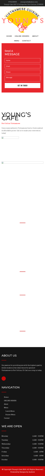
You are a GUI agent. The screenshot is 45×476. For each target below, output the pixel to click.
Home (9, 36)
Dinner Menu (10, 415)
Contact (26, 41)
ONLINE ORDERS (22, 36)
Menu (16, 41)
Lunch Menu (10, 411)
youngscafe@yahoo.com (29, 2)
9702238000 (12, 2)
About (35, 36)
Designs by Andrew (27, 472)
